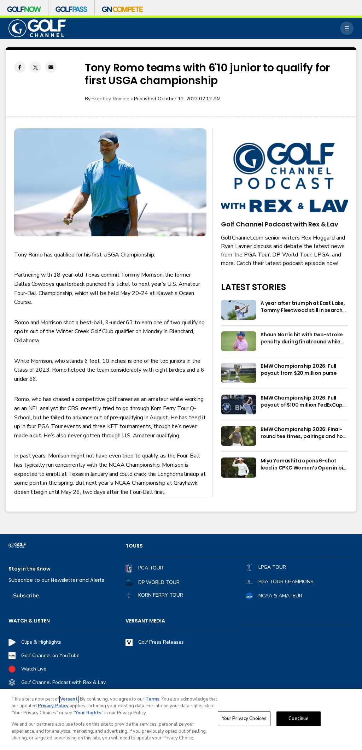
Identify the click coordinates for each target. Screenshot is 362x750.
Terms (152, 699)
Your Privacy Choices (244, 718)
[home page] (37, 28)
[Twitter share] (35, 67)
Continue (298, 718)
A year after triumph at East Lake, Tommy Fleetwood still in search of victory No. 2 (303, 307)
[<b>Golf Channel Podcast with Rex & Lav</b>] (284, 178)
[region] (181, 719)
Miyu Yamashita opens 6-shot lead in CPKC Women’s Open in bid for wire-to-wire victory (303, 464)
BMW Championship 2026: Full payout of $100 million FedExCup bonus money (301, 402)
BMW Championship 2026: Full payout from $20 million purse (299, 370)
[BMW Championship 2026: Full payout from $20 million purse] (238, 373)
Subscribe (26, 596)
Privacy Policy (53, 706)
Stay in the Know (29, 569)
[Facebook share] (19, 67)
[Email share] (51, 67)
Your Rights (88, 713)
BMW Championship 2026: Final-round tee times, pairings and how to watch (304, 433)
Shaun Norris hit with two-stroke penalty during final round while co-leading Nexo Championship (302, 338)
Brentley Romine (110, 98)
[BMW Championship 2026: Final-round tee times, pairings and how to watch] (238, 436)
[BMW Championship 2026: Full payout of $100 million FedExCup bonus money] (238, 404)
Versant (69, 699)
